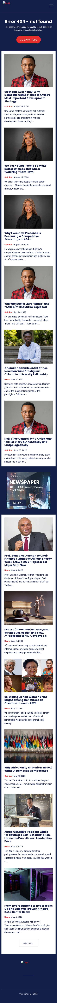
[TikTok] (35, 999)
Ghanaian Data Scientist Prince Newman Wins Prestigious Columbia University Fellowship (26, 371)
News (7, 379)
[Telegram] (28, 999)
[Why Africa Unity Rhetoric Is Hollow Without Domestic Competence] (28, 746)
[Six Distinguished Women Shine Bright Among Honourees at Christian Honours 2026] (28, 675)
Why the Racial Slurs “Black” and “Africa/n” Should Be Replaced (27, 305)
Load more (27, 943)
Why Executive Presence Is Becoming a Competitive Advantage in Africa (22, 236)
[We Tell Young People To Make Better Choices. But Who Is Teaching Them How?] (28, 144)
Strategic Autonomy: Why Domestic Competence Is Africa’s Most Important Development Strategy (27, 96)
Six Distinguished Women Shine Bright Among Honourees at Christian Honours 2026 (26, 700)
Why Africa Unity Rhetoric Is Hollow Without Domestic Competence (28, 769)
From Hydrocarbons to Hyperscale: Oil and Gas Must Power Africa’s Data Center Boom (28, 909)
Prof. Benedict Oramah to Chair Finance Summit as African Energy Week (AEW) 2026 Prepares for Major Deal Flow (28, 560)
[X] (42, 999)
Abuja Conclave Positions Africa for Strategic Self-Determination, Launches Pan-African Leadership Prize (28, 836)
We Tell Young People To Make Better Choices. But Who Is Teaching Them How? (25, 169)
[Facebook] (14, 999)
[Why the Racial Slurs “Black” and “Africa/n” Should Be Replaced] (28, 282)
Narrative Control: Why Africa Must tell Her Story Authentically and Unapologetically (28, 442)
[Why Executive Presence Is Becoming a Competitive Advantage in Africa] (28, 212)
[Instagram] (21, 999)
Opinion (8, 106)
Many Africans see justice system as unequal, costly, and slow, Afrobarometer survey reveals (27, 633)
